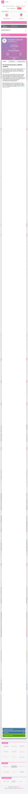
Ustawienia (11, 61)
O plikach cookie (21, 61)
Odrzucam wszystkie (8, 729)
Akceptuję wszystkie (8, 735)
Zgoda (4, 61)
